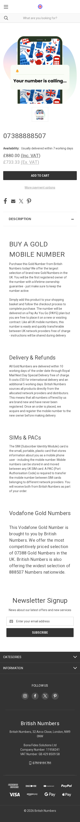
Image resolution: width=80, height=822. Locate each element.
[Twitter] (21, 201)
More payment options (40, 187)
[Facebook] (5, 201)
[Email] (13, 201)
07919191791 (42, 763)
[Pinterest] (29, 201)
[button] (40, 219)
